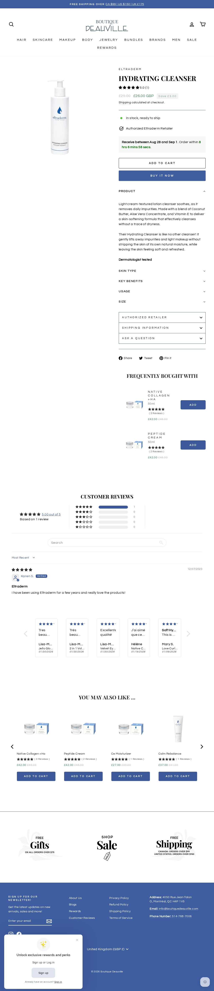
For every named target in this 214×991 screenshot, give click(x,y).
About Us (75, 898)
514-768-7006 (171, 916)
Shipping (125, 102)
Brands (157, 39)
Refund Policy (118, 904)
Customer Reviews (82, 918)
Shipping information (145, 328)
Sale (192, 39)
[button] (129, 87)
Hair (22, 39)
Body (87, 39)
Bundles (133, 39)
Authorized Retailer (144, 317)
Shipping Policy (120, 911)
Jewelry (108, 39)
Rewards (107, 47)
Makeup (67, 39)
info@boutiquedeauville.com (174, 908)
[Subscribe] (49, 921)
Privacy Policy (119, 898)
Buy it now (162, 175)
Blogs (73, 904)
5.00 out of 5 (51, 514)
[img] (22, 570)
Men (176, 39)
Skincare (43, 39)
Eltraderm (130, 69)
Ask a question (138, 338)
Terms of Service (120, 918)
